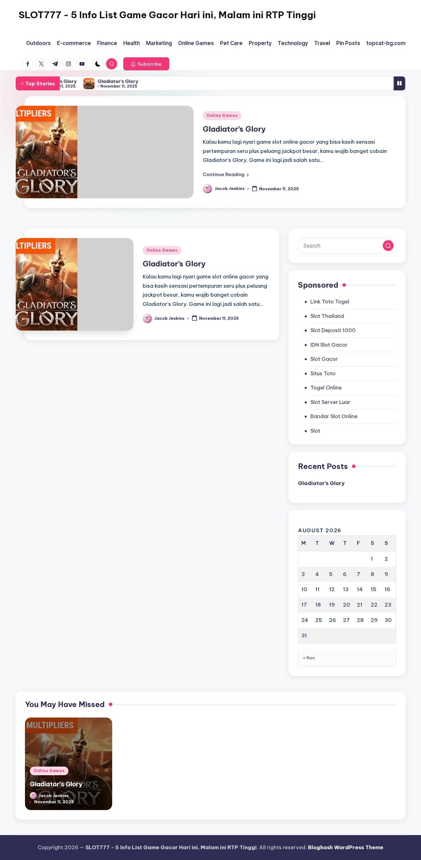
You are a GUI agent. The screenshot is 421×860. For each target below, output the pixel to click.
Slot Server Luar (330, 402)
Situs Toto (323, 373)
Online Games (222, 115)
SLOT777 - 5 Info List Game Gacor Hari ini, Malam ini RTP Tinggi (167, 15)
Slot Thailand (327, 316)
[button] (146, 63)
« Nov (309, 657)
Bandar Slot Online (334, 416)
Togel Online (326, 387)
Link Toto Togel (329, 301)
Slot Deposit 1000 (333, 330)
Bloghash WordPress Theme (345, 847)
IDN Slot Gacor (329, 344)
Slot (315, 430)
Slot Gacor (324, 359)
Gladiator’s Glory (114, 81)
